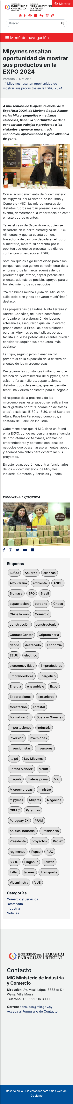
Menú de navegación (29, 37)
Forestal (39, 707)
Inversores (45, 748)
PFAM (39, 820)
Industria (44, 727)
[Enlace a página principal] (30, 7)
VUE (37, 882)
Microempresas (21, 789)
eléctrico (30, 655)
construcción (20, 624)
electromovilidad (22, 666)
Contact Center (21, 635)
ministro (45, 789)
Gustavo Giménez (49, 717)
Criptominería (49, 635)
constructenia (46, 624)
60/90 (14, 573)
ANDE (58, 583)
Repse (35, 852)
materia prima (37, 779)
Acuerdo (31, 573)
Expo (54, 686)
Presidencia (50, 831)
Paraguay (33, 810)
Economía (54, 645)
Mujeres (35, 800)
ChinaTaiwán (19, 614)
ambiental (40, 583)
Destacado (15, 904)
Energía (15, 686)
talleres (29, 872)
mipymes (16, 800)
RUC (50, 852)
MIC (57, 779)
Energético (48, 676)
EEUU (14, 655)
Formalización (20, 717)
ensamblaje (35, 686)
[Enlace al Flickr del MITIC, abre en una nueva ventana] (32, 550)
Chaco (58, 604)
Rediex (58, 841)
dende (14, 645)
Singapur (31, 862)
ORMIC (15, 810)
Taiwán (49, 862)
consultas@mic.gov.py (36, 1007)
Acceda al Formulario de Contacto (32, 1011)
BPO (31, 593)
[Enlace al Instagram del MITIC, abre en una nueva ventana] (10, 550)
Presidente (18, 841)
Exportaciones (21, 697)
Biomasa (16, 593)
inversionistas (20, 748)
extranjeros (46, 697)
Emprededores (51, 666)
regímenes (17, 852)
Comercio (42, 614)
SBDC (14, 862)
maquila (15, 779)
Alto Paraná (18, 583)
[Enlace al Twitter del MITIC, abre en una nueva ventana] (17, 550)
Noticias (25, 79)
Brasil (45, 593)
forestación (18, 707)
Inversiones (38, 738)
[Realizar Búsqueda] (62, 23)
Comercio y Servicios (22, 899)
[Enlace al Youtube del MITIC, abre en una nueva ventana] (25, 550)
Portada (9, 79)
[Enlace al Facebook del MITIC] (4, 550)
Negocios (54, 800)
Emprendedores (21, 676)
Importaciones (20, 727)
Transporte (49, 872)
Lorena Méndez (21, 769)
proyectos (39, 841)
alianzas (49, 573)
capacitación (19, 604)
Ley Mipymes (34, 759)
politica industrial (22, 831)
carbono (41, 604)
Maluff (43, 769)
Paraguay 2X (19, 820)
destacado (33, 645)
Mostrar (64, 4)
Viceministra (19, 882)
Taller (14, 872)
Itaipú (14, 759)
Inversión (17, 738)
